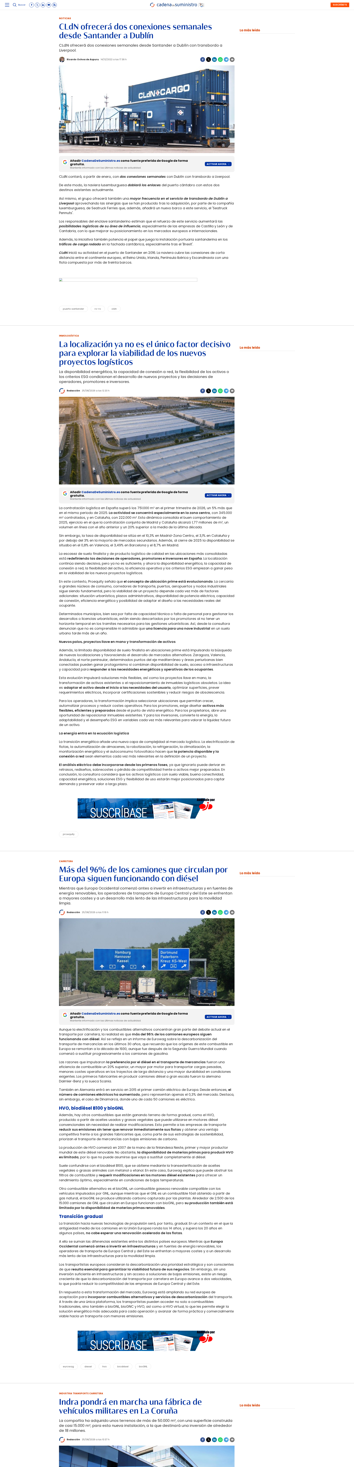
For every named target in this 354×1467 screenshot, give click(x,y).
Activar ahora (216, 164)
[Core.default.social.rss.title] (54, 5)
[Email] (232, 59)
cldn (114, 309)
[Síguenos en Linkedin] (43, 5)
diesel (88, 1366)
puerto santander (73, 309)
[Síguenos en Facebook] (31, 5)
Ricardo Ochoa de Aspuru (83, 59)
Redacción (73, 390)
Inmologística (69, 335)
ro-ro (98, 309)
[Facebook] (202, 59)
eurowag (68, 1366)
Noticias (65, 18)
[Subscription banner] (147, 822)
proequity (68, 834)
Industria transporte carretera (81, 1393)
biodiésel (123, 1366)
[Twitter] (208, 59)
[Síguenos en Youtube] (48, 5)
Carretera (66, 861)
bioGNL (143, 1366)
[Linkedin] (214, 59)
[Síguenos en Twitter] (37, 5)
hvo (104, 1366)
